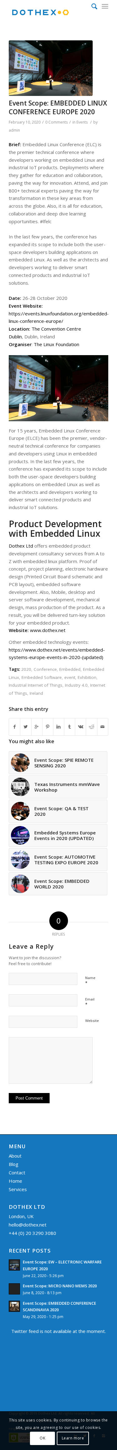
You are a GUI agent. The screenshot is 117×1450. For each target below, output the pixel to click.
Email (90, 1002)
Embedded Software (42, 677)
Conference (45, 669)
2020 (26, 669)
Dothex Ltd (21, 546)
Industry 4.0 (76, 685)
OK (42, 1438)
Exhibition (87, 677)
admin (14, 130)
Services (18, 1189)
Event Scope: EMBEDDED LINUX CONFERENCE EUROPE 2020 (58, 107)
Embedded (69, 669)
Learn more (73, 1438)
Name (90, 980)
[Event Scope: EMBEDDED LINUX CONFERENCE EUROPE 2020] (51, 68)
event (69, 677)
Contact (17, 1172)
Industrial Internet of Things (35, 685)
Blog (13, 1164)
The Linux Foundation (56, 344)
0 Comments (56, 122)
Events (82, 122)
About (15, 1156)
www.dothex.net (48, 630)
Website (92, 1020)
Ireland (36, 693)
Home (15, 1181)
